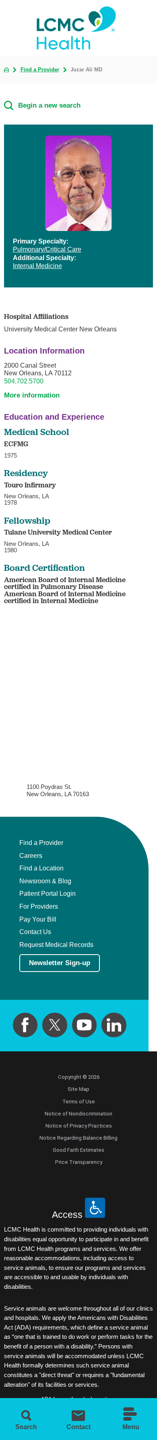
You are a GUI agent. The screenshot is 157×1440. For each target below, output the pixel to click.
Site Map (78, 1089)
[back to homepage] (6, 70)
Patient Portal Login (47, 894)
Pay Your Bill (37, 919)
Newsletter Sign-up (59, 963)
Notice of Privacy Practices (78, 1126)
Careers (30, 856)
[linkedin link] (113, 1025)
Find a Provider (40, 69)
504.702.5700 (23, 381)
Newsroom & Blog (45, 881)
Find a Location (41, 868)
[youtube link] (84, 1025)
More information (32, 395)
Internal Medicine (37, 265)
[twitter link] (54, 1025)
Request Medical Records (56, 945)
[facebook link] (25, 1025)
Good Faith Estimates (78, 1150)
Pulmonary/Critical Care (47, 249)
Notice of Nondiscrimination (78, 1114)
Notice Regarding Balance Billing (78, 1138)
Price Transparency (78, 1162)
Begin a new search (49, 105)
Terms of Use (78, 1102)
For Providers (38, 906)
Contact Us (35, 932)
